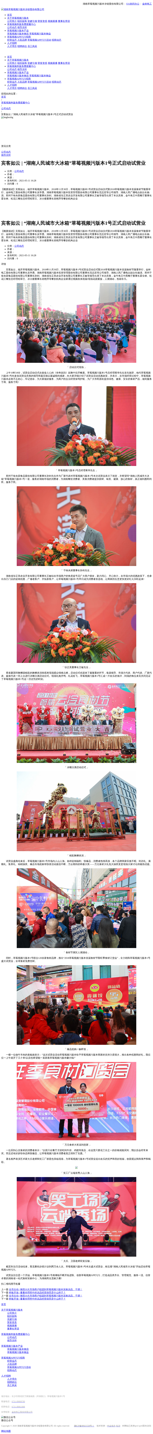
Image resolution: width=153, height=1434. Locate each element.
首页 (9, 15)
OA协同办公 (132, 4)
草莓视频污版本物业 (40, 33)
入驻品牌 (22, 40)
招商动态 (56, 40)
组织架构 (22, 21)
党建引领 (32, 21)
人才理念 (12, 46)
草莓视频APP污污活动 (39, 40)
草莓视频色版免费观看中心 (21, 24)
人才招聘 (12, 43)
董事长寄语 (64, 21)
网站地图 (6, 1431)
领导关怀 (22, 27)
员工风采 (32, 46)
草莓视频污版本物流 (18, 33)
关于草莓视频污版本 (18, 18)
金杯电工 (147, 4)
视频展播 (52, 21)
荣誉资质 (42, 21)
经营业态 (12, 40)
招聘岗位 (22, 46)
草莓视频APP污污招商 (19, 37)
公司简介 (12, 21)
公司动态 (12, 27)
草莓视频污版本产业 (18, 30)
